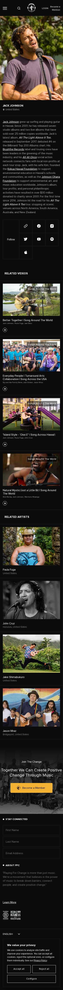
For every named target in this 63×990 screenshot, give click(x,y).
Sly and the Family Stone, (13, 382)
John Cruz (28, 438)
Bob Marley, (7, 497)
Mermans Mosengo (31, 497)
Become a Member (33, 787)
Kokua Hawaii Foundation (22, 169)
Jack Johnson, (8, 323)
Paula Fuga (9, 569)
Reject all (44, 969)
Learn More (9, 902)
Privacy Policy (40, 961)
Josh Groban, (28, 382)
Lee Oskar (28, 323)
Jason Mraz (38, 382)
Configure (31, 979)
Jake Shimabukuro (13, 677)
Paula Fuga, (19, 323)
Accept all (18, 969)
